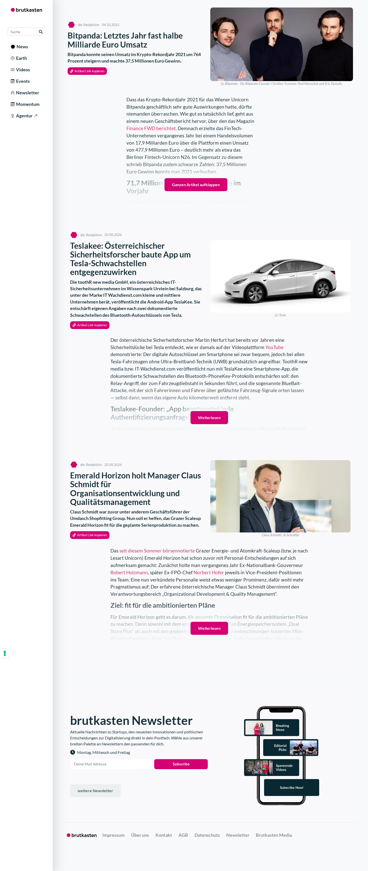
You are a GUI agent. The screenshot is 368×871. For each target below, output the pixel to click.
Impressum (113, 835)
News (21, 46)
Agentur (24, 115)
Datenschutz (207, 835)
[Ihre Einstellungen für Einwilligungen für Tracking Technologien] (5, 653)
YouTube (274, 347)
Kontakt (163, 835)
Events (22, 81)
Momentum (27, 104)
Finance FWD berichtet (151, 128)
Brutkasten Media (274, 835)
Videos (22, 69)
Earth (21, 58)
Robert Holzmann (129, 572)
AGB (183, 835)
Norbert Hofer (209, 572)
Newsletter (27, 92)
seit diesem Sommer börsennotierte (157, 550)
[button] (87, 71)
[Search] (41, 32)
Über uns (140, 835)
